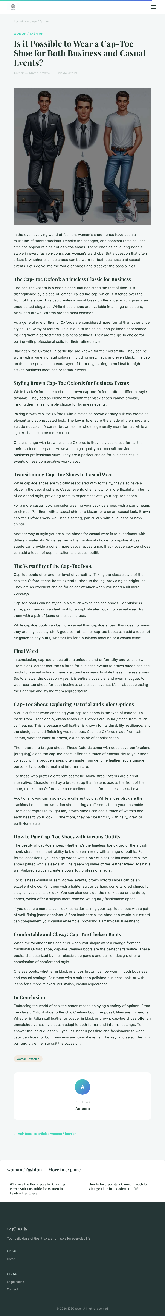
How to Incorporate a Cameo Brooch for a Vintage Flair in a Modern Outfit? (120, 1186)
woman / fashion (38, 21)
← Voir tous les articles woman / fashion (45, 1134)
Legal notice (15, 1282)
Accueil (18, 21)
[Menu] (154, 6)
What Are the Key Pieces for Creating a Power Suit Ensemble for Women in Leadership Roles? (39, 1188)
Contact (12, 1289)
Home (11, 1259)
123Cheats (17, 1228)
